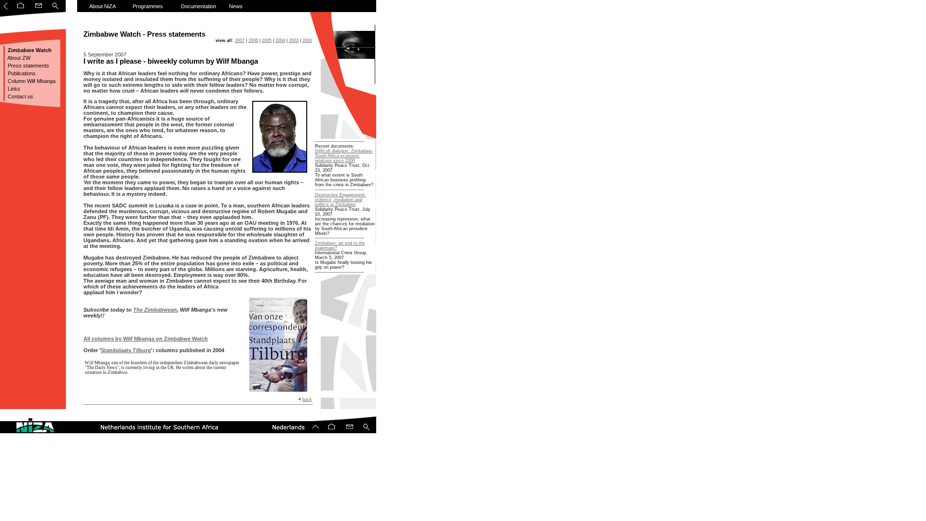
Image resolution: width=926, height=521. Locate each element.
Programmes (148, 6)
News (236, 6)
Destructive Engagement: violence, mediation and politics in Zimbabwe (340, 199)
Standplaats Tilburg (126, 350)
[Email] (37, 10)
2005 (267, 40)
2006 (253, 40)
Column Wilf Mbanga (30, 81)
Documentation (198, 6)
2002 (307, 40)
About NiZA (102, 6)
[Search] (55, 10)
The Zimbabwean (155, 310)
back (307, 399)
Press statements (27, 66)
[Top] (316, 431)
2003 (294, 40)
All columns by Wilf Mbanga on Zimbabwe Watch (145, 339)
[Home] (20, 10)
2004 (280, 40)
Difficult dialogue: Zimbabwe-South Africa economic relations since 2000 (344, 156)
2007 (240, 40)
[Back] (6, 10)
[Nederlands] (284, 431)
